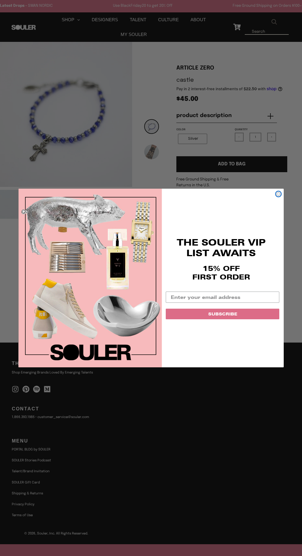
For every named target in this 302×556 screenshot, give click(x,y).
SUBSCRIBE (222, 314)
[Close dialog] (278, 194)
